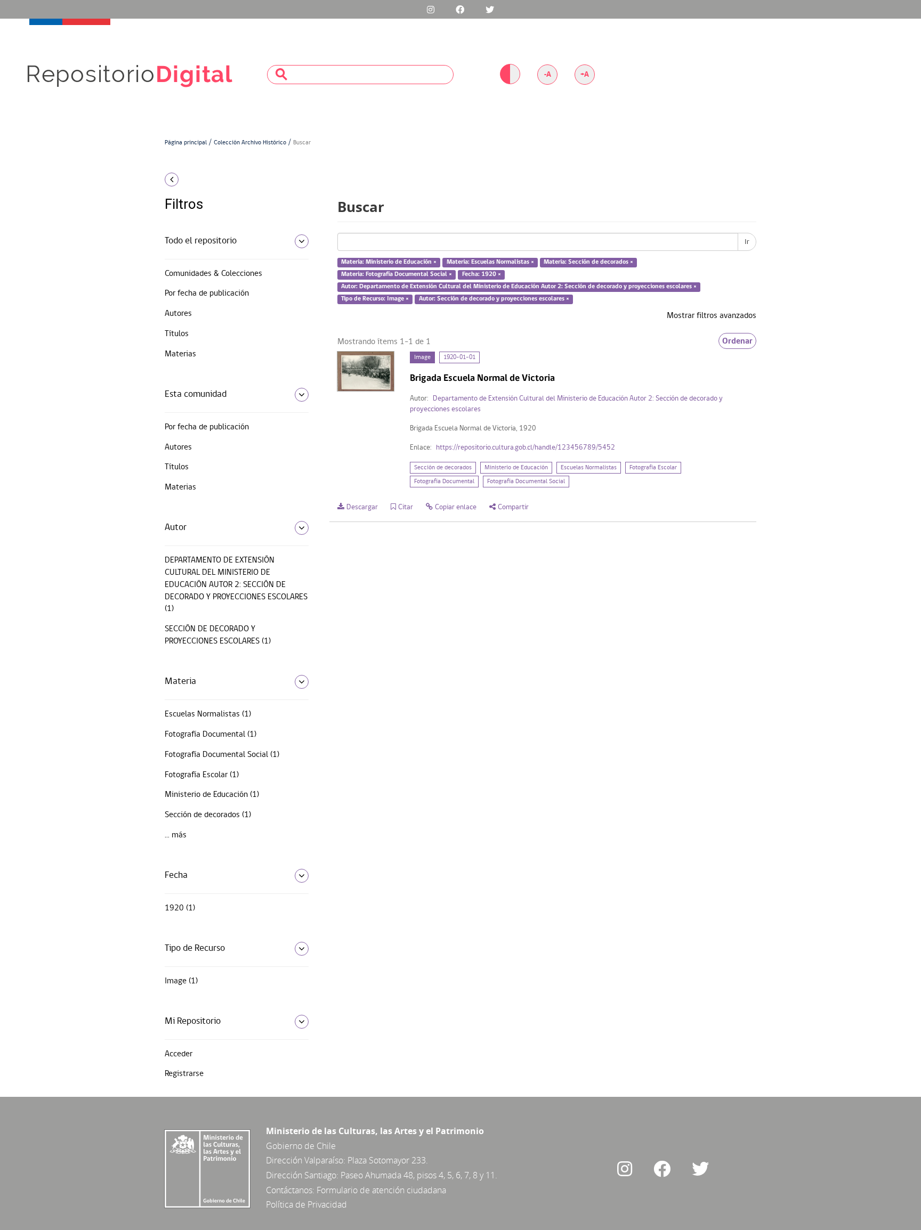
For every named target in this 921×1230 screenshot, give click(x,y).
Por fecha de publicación (207, 293)
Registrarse (184, 1074)
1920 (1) (180, 908)
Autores (178, 313)
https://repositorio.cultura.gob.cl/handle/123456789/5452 (525, 448)
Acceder (178, 1054)
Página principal (186, 143)
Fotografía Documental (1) (210, 734)
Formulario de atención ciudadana (381, 1190)
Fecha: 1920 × (481, 274)
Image (422, 357)
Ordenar (737, 341)
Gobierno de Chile (301, 1146)
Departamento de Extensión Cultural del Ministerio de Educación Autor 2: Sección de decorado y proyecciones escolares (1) (236, 584)
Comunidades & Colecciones (213, 274)
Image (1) (181, 981)
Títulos (177, 334)
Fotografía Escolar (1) (202, 775)
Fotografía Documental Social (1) (222, 755)
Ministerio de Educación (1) (212, 795)
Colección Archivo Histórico (250, 143)
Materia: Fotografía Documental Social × (396, 274)
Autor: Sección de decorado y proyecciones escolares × (494, 299)
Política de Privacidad (306, 1204)
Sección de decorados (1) (208, 815)
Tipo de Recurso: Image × (375, 299)
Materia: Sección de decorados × (588, 262)
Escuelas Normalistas (589, 468)
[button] (233, 179)
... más (176, 835)
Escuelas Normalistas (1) (208, 714)
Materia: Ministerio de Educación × (389, 262)
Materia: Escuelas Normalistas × (490, 262)
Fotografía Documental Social (526, 481)
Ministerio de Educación (516, 468)
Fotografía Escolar (653, 468)
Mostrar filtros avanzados (711, 316)
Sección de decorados (443, 468)
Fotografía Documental (444, 481)
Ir (747, 242)
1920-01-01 (459, 357)
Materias (180, 354)
